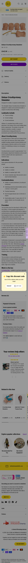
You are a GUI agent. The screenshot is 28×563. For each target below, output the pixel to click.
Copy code (18, 286)
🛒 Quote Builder (27, 233)
